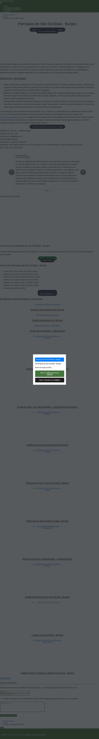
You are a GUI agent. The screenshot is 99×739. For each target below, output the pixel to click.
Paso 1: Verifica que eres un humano (50, 373)
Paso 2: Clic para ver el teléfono (49, 380)
